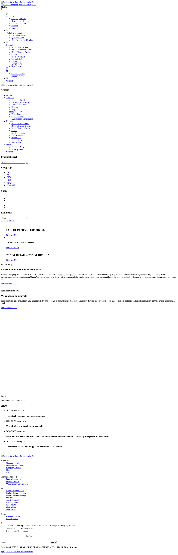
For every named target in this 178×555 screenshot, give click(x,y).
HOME (9, 95)
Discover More (12, 235)
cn (2, 220)
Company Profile (18, 19)
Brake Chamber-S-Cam (21, 50)
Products (9, 45)
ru (11, 220)
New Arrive (16, 66)
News (8, 71)
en (4, 220)
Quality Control (17, 38)
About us (10, 16)
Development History (20, 21)
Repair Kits (16, 61)
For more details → (9, 284)
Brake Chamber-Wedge (21, 52)
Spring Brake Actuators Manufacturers (17, 552)
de (7, 220)
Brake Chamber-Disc (20, 47)
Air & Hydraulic (18, 57)
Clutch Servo (16, 64)
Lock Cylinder (17, 59)
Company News (18, 73)
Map (13, 28)
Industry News (17, 76)
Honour (14, 26)
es (13, 220)
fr (9, 220)
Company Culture (18, 23)
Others (14, 54)
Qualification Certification (22, 40)
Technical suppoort (14, 33)
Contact (9, 81)
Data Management (19, 35)
